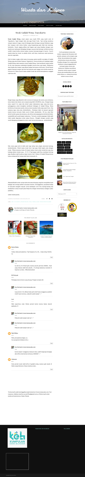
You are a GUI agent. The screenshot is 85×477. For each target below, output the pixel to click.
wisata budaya (60, 147)
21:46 (12, 249)
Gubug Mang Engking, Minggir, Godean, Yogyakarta (69, 170)
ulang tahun (39, 201)
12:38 (16, 263)
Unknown (14, 359)
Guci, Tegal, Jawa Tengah (68, 176)
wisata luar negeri (68, 150)
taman (34, 201)
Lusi (12, 299)
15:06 (16, 349)
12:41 (16, 315)
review (59, 142)
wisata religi (69, 152)
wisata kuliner (47, 201)
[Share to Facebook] (47, 199)
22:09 (12, 277)
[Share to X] (49, 199)
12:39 (16, 289)
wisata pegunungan (61, 152)
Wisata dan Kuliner (42, 9)
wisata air (68, 142)
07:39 (12, 335)
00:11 (12, 361)
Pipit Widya (14, 333)
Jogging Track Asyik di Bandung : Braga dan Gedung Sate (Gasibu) (67, 133)
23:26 (16, 325)
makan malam (24, 201)
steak (30, 201)
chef (12, 201)
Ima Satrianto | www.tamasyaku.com (25, 261)
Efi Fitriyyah (14, 275)
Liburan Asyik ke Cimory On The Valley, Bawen (69, 164)
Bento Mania (15, 247)
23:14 (12, 301)
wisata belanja (67, 144)
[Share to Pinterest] (52, 199)
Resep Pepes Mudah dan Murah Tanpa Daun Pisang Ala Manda (69, 183)
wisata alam (60, 144)
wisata (63, 142)
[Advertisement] (30, 410)
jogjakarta (17, 201)
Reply (52, 257)
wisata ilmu (67, 147)
